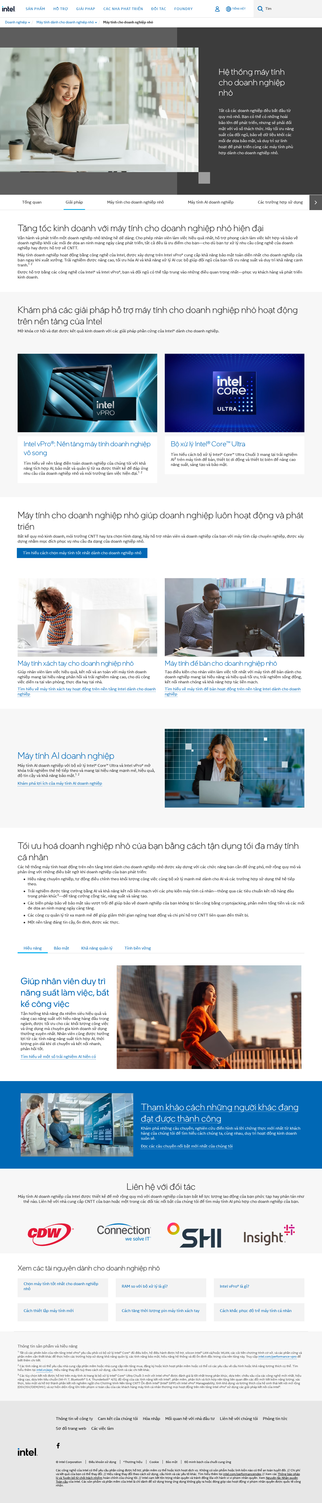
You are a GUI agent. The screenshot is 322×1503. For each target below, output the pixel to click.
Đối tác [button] (158, 9)
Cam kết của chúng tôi (118, 1418)
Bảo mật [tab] (61, 948)
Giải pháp (74, 202)
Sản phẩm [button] (35, 9)
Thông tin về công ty (74, 1418)
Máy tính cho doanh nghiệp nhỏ (135, 202)
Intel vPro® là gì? (234, 1286)
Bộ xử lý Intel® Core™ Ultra (208, 443)
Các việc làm (102, 1428)
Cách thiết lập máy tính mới (49, 1310)
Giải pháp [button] (85, 9)
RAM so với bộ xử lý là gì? (145, 1286)
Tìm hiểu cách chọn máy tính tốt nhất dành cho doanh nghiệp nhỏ (82, 553)
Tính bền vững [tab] (138, 948)
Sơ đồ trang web (71, 1428)
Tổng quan (32, 202)
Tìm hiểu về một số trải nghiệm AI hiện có (58, 1056)
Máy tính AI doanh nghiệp (211, 202)
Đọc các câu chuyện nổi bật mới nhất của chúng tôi (187, 1146)
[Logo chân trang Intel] (28, 1451)
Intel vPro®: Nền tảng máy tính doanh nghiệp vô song (87, 448)
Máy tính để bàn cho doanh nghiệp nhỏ (221, 662)
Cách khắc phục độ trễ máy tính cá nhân (256, 1310)
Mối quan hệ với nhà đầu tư (190, 1418)
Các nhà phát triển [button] (123, 9)
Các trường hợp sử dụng (280, 202)
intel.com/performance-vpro (277, 1356)
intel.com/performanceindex (242, 1474)
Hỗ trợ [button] (60, 9)
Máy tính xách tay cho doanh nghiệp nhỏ (76, 662)
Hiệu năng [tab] (33, 948)
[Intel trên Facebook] (58, 1446)
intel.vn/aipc (44, 1370)
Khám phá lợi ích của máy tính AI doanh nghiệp (60, 783)
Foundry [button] (183, 9)
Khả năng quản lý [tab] (96, 948)
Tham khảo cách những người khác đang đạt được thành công (220, 1112)
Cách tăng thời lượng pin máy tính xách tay (160, 1310)
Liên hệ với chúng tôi (239, 1418)
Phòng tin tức (275, 1418)
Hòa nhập (151, 1418)
